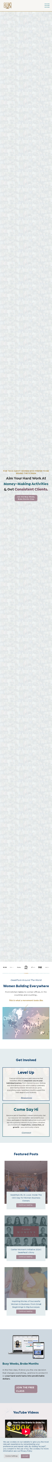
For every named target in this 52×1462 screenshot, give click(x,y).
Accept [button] (25, 1456)
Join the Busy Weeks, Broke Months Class (26, 498)
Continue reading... (26, 1205)
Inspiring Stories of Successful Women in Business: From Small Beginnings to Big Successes (26, 1304)
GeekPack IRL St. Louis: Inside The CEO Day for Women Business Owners (26, 1198)
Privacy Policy (26, 1451)
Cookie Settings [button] (11, 1456)
